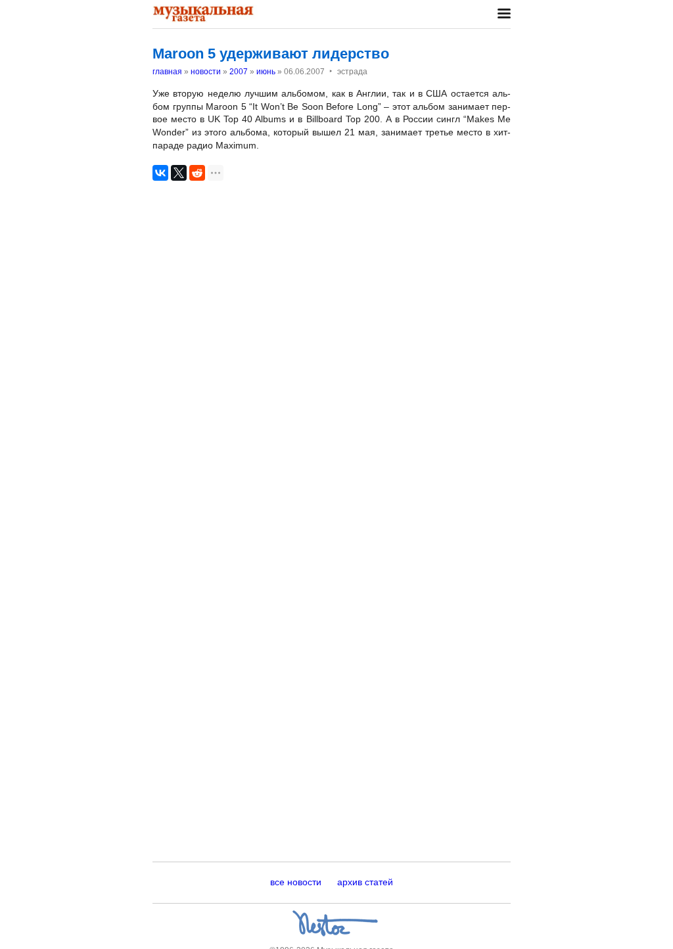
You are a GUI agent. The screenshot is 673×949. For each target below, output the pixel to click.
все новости (295, 882)
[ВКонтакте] (160, 173)
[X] (179, 173)
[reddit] (197, 173)
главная (167, 71)
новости (206, 71)
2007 (238, 71)
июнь (265, 71)
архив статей (365, 882)
